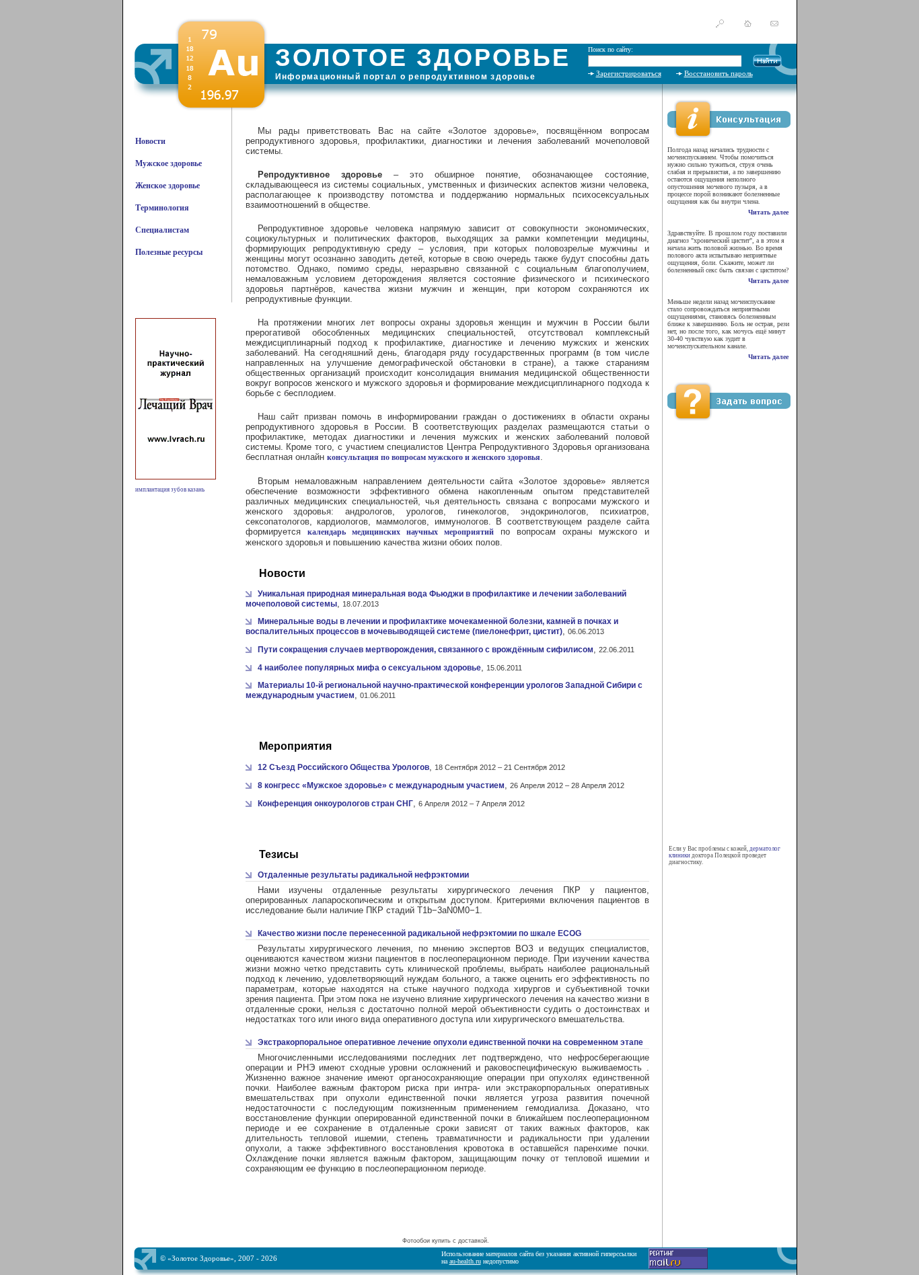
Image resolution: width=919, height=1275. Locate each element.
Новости (150, 141)
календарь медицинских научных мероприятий (400, 532)
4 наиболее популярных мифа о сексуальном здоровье (369, 667)
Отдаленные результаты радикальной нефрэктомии (363, 875)
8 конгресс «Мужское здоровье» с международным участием (381, 785)
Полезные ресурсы (169, 252)
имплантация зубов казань (170, 489)
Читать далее (768, 212)
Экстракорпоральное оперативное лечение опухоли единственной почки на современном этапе (450, 1042)
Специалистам (162, 230)
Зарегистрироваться (628, 73)
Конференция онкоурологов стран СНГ (335, 803)
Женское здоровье (167, 185)
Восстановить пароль (718, 73)
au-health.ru (465, 1261)
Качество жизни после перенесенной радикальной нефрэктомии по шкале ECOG (419, 933)
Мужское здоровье (168, 163)
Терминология (162, 207)
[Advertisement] (445, 1214)
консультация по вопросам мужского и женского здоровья (433, 457)
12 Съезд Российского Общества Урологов (343, 767)
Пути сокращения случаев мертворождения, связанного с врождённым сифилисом (425, 649)
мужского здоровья (403, 383)
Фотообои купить (426, 1240)
